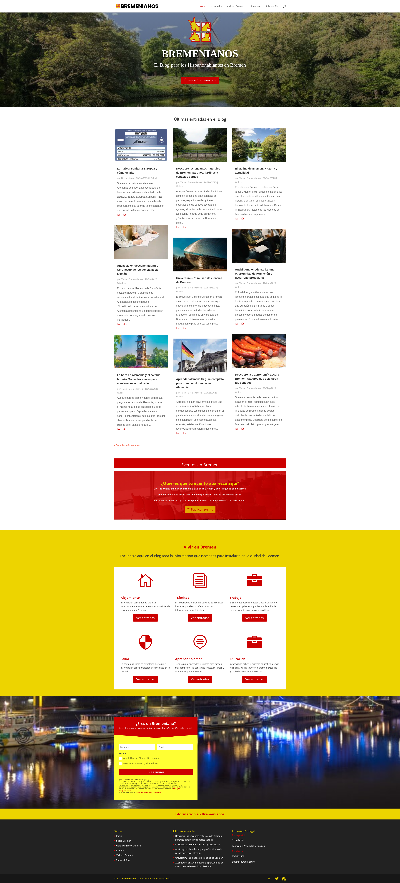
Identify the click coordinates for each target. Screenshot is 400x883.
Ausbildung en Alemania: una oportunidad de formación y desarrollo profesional (254, 273)
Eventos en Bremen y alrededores (140, 763)
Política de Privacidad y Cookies (248, 845)
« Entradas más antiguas (127, 445)
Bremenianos (129, 878)
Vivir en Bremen (124, 855)
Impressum (238, 855)
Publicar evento (202, 509)
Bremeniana (127, 178)
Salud (154, 178)
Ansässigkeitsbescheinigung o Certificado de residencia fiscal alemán (137, 269)
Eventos (120, 850)
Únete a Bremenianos (200, 80)
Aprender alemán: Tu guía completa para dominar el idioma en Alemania (200, 383)
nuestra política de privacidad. (149, 792)
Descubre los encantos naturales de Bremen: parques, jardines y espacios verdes (198, 172)
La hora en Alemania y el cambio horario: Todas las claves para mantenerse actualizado (138, 379)
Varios (120, 392)
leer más (122, 214)
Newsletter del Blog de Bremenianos (141, 758)
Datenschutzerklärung (243, 861)
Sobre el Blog (273, 6)
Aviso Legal (238, 840)
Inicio (202, 6)
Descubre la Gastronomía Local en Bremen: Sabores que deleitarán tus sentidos (258, 378)
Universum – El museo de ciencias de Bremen (199, 857)
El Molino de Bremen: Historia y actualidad (197, 844)
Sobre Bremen (123, 840)
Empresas (256, 6)
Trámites (121, 283)
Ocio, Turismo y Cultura (128, 845)
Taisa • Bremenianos (132, 279)
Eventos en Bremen (200, 464)
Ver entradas (145, 618)
